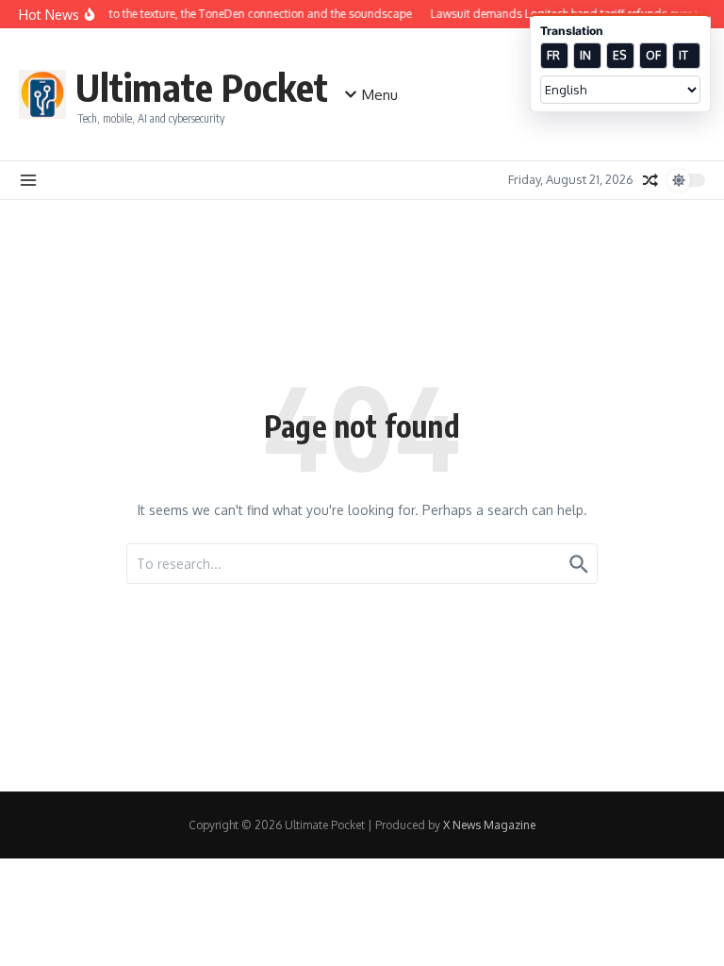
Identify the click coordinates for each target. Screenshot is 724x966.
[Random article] (650, 180)
